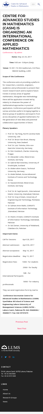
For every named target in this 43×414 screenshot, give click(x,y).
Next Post (21, 328)
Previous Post (22, 321)
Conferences (8, 52)
